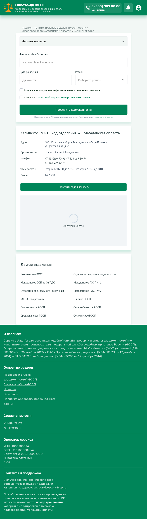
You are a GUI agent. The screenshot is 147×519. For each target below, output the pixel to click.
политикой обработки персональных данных (64, 97)
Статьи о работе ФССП (20, 384)
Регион (79, 72)
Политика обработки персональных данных (29, 401)
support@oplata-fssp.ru (50, 487)
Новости (10, 389)
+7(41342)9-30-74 (55, 162)
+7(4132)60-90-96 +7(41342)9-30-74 (65, 158)
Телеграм (14, 427)
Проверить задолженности (73, 186)
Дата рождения (29, 72)
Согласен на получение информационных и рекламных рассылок (62, 90)
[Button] (139, 8)
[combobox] (73, 41)
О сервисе (11, 394)
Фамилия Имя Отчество (34, 54)
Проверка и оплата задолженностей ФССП (20, 377)
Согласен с (57, 97)
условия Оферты (104, 117)
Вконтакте (14, 423)
